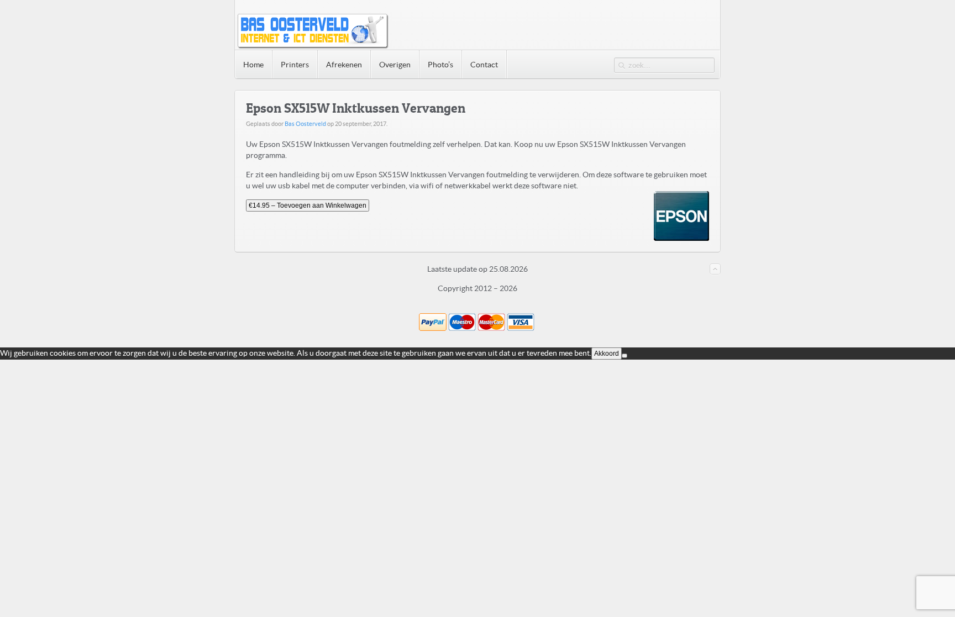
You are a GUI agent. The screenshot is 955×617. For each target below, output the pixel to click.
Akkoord (606, 353)
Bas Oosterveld (305, 123)
